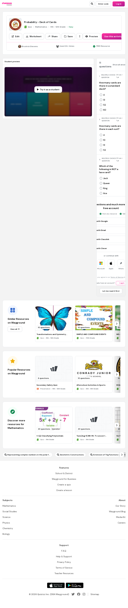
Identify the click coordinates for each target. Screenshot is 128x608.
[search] (91, 3)
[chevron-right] (116, 323)
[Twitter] (73, 594)
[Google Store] (74, 585)
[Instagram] (84, 594)
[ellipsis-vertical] (79, 36)
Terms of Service (117, 277)
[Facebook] (78, 594)
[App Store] (56, 585)
